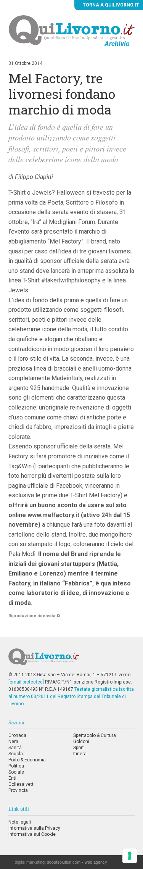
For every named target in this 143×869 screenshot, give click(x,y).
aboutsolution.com (63, 862)
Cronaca (17, 735)
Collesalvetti (21, 784)
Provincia (18, 790)
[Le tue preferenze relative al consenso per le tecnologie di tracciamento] (129, 855)
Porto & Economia (27, 760)
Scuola (15, 753)
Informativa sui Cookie (32, 834)
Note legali (19, 822)
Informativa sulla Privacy (34, 828)
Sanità (15, 747)
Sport (78, 747)
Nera (13, 741)
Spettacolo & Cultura (94, 735)
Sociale (16, 772)
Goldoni (81, 741)
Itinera (80, 753)
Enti (12, 778)
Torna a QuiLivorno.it (110, 5)
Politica (16, 766)
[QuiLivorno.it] (71, 659)
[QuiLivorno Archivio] (72, 29)
